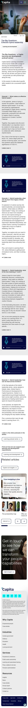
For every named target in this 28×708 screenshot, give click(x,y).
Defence (4, 639)
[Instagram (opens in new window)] (11, 596)
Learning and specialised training (11, 662)
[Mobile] (25, 2)
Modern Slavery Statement (7, 704)
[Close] (21, 2)
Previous (18, 521)
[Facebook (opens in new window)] (15, 596)
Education (5, 641)
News (4, 680)
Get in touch (8, 572)
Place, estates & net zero (9, 665)
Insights (4, 677)
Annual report (6, 685)
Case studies (6, 626)
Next (24, 521)
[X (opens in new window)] (19, 596)
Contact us (5, 691)
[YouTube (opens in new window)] (8, 596)
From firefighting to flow (12, 479)
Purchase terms (5, 701)
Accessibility (13, 701)
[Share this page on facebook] (22, 35)
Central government (7, 636)
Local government (7, 647)
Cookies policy (20, 698)
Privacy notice (5, 698)
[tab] (4, 526)
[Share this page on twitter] (23, 35)
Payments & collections (8, 656)
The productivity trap (9, 514)
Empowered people (7, 623)
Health (4, 644)
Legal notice (12, 698)
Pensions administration (8, 668)
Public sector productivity (9, 659)
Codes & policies (7, 688)
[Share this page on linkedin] (20, 35)
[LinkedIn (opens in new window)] (4, 596)
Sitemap (19, 701)
